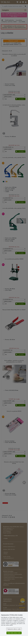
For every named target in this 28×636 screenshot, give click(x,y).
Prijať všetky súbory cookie (14, 633)
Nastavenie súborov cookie (14, 629)
